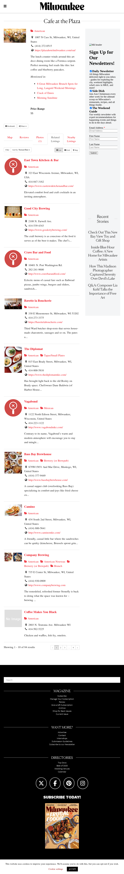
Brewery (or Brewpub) (56, 460)
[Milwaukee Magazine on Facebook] (55, 783)
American (39, 31)
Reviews (24, 137)
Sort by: (20, 150)
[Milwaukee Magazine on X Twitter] (41, 783)
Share (22, 126)
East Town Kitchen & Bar (41, 160)
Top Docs (62, 762)
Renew (62, 702)
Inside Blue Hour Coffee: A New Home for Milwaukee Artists (102, 253)
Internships (62, 738)
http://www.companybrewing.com (46, 585)
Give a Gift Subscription (62, 705)
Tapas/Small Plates (54, 355)
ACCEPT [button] (72, 869)
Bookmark (11, 126)
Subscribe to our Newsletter (62, 744)
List (59, 150)
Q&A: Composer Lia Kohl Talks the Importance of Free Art (102, 291)
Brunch (57, 566)
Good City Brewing (37, 208)
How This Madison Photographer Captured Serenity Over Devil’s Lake (102, 272)
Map (9, 137)
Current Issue (62, 714)
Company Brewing (36, 555)
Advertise (62, 732)
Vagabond (31, 401)
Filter (7, 150)
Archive (62, 708)
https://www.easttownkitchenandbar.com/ (50, 186)
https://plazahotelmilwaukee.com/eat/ (55, 50)
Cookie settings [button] (56, 868)
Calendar (62, 771)
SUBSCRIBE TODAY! (62, 797)
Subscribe (62, 696)
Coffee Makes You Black (40, 612)
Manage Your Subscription (62, 699)
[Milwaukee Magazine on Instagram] (82, 783)
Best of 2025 (62, 765)
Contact (62, 735)
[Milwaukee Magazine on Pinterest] (69, 783)
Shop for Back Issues (62, 711)
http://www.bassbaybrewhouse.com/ (48, 480)
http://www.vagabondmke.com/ (45, 427)
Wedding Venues (62, 768)
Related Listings (55, 139)
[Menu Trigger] (5, 6)
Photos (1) (40, 139)
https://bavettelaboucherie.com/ (45, 322)
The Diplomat (33, 349)
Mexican (48, 408)
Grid (68, 150)
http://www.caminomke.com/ (44, 532)
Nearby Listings (71, 139)
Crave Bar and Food (37, 252)
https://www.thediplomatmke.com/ (47, 374)
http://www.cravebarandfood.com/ (46, 273)
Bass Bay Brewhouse (37, 454)
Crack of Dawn (45, 93)
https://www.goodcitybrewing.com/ (47, 230)
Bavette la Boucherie (37, 300)
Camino (29, 506)
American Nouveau (54, 561)
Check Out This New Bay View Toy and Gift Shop (102, 236)
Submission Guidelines (62, 741)
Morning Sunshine (47, 97)
